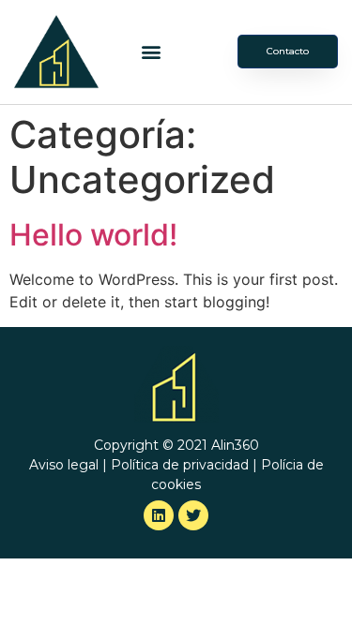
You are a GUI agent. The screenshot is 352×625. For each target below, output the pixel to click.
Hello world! (93, 234)
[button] (151, 52)
